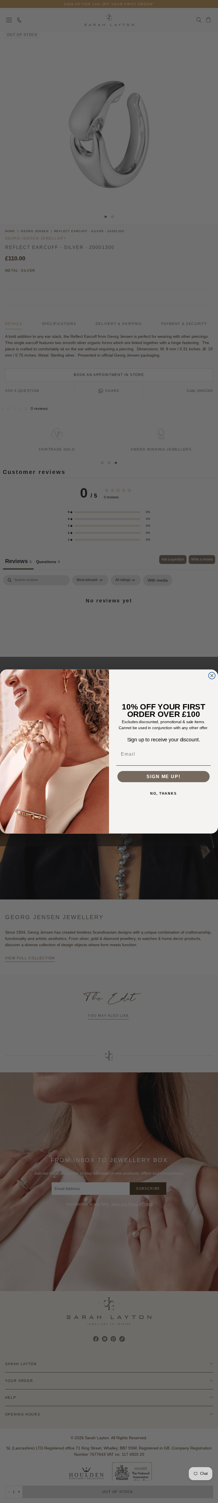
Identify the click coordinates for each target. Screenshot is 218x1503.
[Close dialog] (212, 675)
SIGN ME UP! (163, 776)
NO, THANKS (163, 794)
